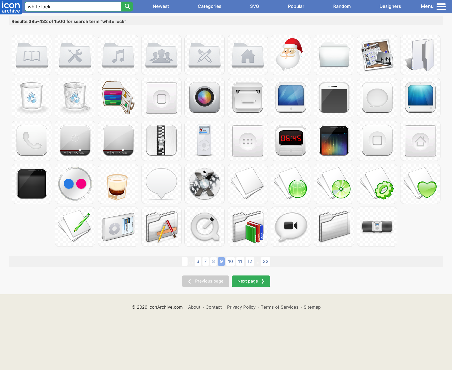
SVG (254, 6)
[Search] (127, 6)
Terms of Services (279, 307)
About (194, 307)
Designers (390, 6)
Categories (209, 6)
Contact (214, 307)
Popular (296, 6)
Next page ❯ (251, 281)
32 (265, 261)
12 (249, 261)
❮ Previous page (205, 281)
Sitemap (312, 307)
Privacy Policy (241, 307)
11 (240, 261)
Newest (161, 6)
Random (342, 6)
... (191, 261)
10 (230, 261)
